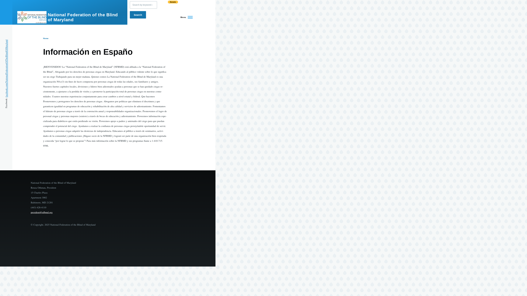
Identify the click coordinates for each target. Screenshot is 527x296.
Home (45, 38)
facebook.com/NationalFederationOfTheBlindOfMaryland (6, 68)
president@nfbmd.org (42, 212)
